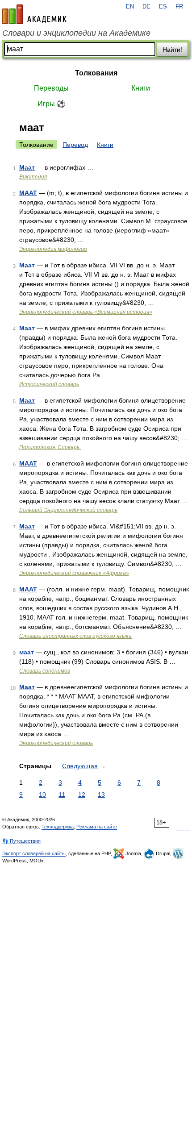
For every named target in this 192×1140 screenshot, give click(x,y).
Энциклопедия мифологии (53, 249)
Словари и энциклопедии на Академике (76, 33)
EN (130, 7)
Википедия (33, 177)
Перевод (75, 144)
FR (179, 7)
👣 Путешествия (21, 841)
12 (81, 794)
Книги (140, 88)
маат (26, 652)
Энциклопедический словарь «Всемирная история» (85, 312)
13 (101, 794)
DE (146, 7)
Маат (27, 167)
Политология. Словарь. (50, 447)
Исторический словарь (49, 384)
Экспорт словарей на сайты (34, 853)
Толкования (96, 73)
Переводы (51, 88)
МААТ (28, 192)
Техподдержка (58, 826)
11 (61, 794)
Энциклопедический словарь (56, 743)
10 (42, 794)
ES (163, 7)
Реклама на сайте (96, 826)
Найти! (172, 49)
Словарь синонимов (44, 671)
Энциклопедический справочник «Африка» (74, 573)
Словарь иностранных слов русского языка (75, 636)
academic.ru (34, 14)
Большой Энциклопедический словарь (68, 510)
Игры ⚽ (52, 104)
